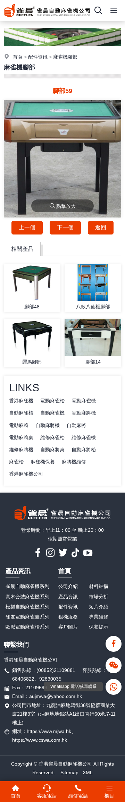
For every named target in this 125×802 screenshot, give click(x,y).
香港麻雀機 (21, 400)
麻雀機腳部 (65, 57)
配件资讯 (38, 57)
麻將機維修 (74, 461)
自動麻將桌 (52, 449)
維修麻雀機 (84, 437)
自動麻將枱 (84, 449)
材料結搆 (98, 586)
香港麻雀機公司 (26, 474)
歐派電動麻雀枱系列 (27, 627)
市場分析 (98, 596)
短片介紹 (98, 606)
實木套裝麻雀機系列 (27, 596)
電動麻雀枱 (52, 400)
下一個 (65, 227)
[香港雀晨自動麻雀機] (47, 19)
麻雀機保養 (43, 461)
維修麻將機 (21, 449)
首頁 (18, 57)
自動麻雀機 (52, 413)
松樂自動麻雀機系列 (27, 606)
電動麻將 (18, 425)
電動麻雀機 (84, 400)
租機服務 (68, 617)
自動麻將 (76, 425)
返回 (100, 227)
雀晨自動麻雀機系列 (27, 586)
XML (88, 772)
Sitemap (69, 772)
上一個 (27, 227)
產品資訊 (18, 571)
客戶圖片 (68, 627)
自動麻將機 (47, 425)
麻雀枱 (16, 461)
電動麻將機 (84, 413)
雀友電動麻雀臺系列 (27, 617)
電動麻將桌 (21, 437)
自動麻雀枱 (21, 413)
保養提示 (98, 627)
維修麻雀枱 (52, 437)
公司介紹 (68, 586)
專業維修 (98, 617)
